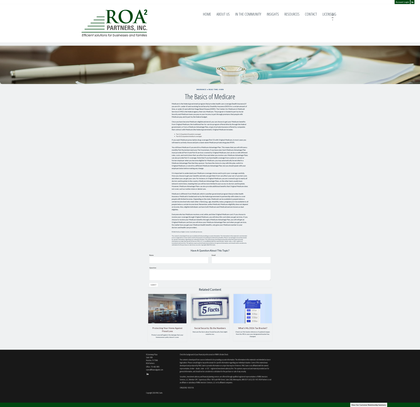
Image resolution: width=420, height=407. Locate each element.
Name (151, 255)
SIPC (196, 379)
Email (214, 255)
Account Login (402, 2)
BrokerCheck (224, 354)
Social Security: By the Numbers (210, 328)
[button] (223, 14)
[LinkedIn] (412, 2)
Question (152, 268)
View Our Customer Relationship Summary (368, 405)
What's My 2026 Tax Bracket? (252, 328)
